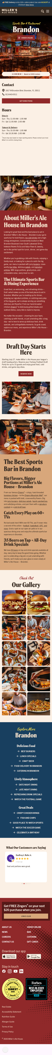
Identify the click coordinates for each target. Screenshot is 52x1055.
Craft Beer (28, 761)
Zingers (14, 307)
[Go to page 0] (22, 883)
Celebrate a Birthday (28, 832)
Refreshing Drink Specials (28, 794)
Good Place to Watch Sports (28, 822)
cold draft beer (20, 507)
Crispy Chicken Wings (28, 813)
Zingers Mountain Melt (34, 495)
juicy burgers (12, 501)
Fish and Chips (28, 817)
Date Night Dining (28, 784)
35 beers (14, 550)
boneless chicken (11, 495)
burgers (36, 264)
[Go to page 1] (24, 883)
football (26, 525)
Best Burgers (28, 751)
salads (27, 267)
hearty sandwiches (39, 501)
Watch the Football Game (28, 799)
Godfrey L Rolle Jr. (24, 855)
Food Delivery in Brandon (28, 766)
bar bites (13, 267)
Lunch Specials (28, 756)
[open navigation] (47, 11)
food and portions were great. (18, 866)
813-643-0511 (11, 94)
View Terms (30, 5)
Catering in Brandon (28, 770)
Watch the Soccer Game (28, 827)
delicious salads (25, 501)
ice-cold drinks (31, 237)
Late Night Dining (28, 789)
